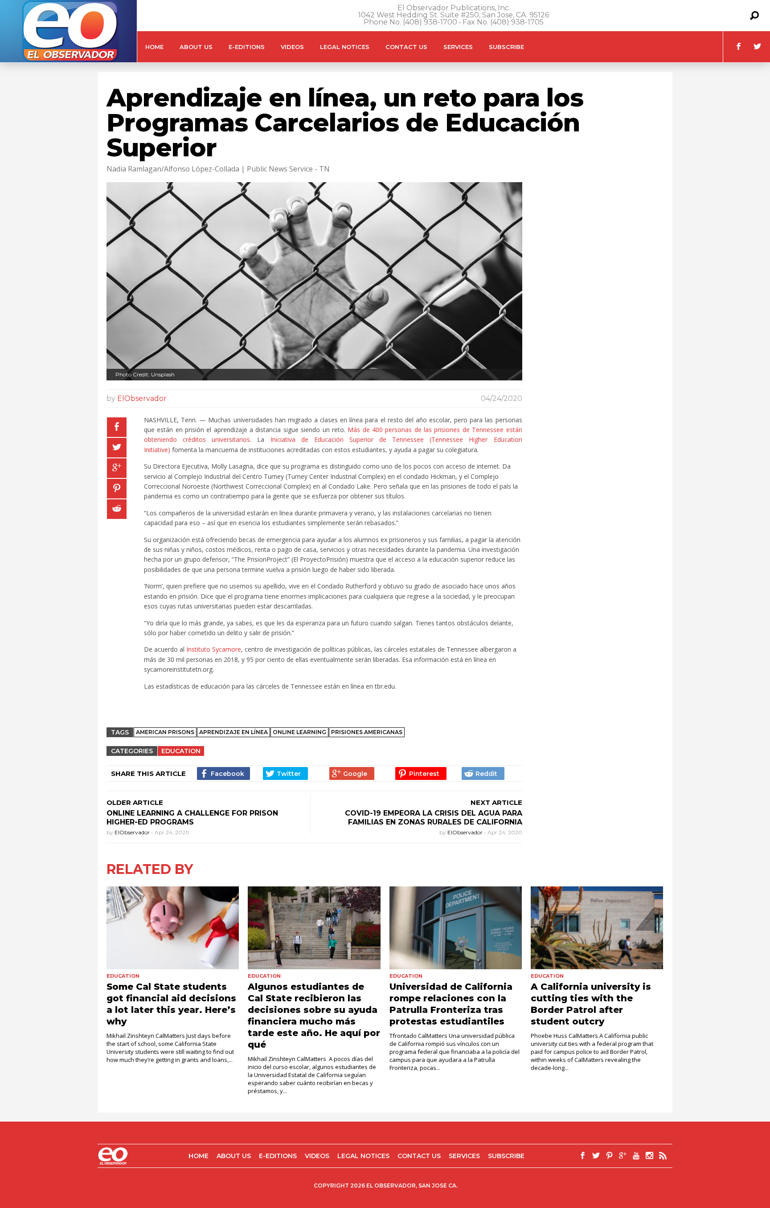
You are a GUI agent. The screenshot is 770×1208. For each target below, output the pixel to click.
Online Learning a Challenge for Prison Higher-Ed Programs (192, 817)
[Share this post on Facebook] (117, 427)
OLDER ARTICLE (134, 802)
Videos (292, 46)
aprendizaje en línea (233, 732)
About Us (196, 46)
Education (181, 751)
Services (458, 46)
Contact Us (406, 46)
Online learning (299, 732)
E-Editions (247, 46)
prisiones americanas (366, 732)
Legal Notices (344, 46)
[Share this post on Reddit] (117, 509)
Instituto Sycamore (213, 649)
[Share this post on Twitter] (117, 447)
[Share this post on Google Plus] (117, 468)
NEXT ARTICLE (496, 802)
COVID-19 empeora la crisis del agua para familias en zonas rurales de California (433, 817)
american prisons (165, 732)
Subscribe (506, 46)
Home (154, 46)
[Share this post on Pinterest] (117, 488)
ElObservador (142, 398)
